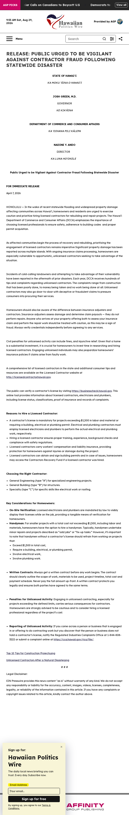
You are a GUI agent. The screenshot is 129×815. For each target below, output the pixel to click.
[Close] (61, 746)
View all (121, 4)
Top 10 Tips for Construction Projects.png (30, 653)
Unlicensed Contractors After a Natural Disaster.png (37, 660)
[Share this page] (120, 39)
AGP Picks (10, 5)
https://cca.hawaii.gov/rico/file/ (73, 639)
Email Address (18, 784)
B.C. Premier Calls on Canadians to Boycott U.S (46, 5)
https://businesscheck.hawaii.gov (92, 390)
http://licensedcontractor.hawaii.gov (28, 377)
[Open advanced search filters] (112, 38)
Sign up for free (34, 799)
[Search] (104, 38)
